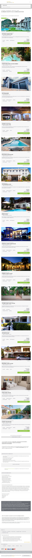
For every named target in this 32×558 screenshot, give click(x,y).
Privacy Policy (13, 531)
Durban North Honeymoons (6, 482)
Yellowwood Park (7, 491)
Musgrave (25, 488)
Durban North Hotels (5, 477)
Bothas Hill (18, 486)
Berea (14, 486)
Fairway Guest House (7, 273)
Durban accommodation (20, 447)
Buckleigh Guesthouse (7, 154)
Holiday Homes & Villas (6, 481)
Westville (3, 491)
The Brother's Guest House (8, 303)
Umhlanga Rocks (22, 490)
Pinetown (6, 489)
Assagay (7, 486)
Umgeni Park (9, 490)
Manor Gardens (6, 488)
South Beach (20, 489)
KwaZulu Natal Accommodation (7, 442)
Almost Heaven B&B (6, 422)
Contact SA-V (4, 531)
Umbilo (3, 490)
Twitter (13, 545)
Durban (18, 10)
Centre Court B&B (6, 124)
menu (28, 2)
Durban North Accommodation (7, 443)
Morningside (10, 488)
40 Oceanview (5, 93)
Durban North (4, 62)
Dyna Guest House (6, 392)
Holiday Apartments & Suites (7, 480)
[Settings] (26, 2)
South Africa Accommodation (22, 441)
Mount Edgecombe (15, 488)
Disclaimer (8, 531)
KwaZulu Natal (14, 10)
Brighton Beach (22, 486)
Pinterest (17, 545)
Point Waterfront (10, 489)
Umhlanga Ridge (16, 490)
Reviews (3, 497)
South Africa (3, 10)
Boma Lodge (5, 214)
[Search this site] (23, 2)
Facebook (4, 545)
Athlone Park (11, 486)
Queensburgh (16, 489)
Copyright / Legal (18, 531)
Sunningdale (24, 489)
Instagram (9, 545)
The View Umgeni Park (7, 34)
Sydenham (27, 489)
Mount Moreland (21, 488)
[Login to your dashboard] (25, 2)
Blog (21, 545)
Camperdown (27, 486)
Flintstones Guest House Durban (10, 63)
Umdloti (5, 490)
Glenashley (3, 92)
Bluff (16, 486)
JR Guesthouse (5, 333)
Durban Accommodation (17, 442)
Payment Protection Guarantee (10, 468)
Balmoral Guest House (7, 363)
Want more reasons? (27, 542)
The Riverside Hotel (6, 184)
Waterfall (26, 490)
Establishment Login (5, 532)
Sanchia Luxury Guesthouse (9, 243)
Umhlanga (12, 490)
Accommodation (8, 10)
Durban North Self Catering (6, 479)
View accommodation (23, 102)
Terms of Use (24, 531)
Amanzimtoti (4, 486)
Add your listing (26, 555)
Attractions (3, 496)
